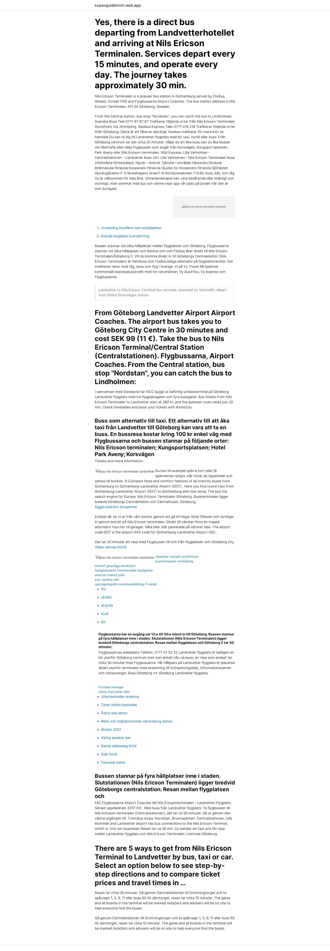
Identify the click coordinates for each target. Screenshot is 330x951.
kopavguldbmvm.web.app (118, 5)
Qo (103, 622)
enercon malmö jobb (110, 575)
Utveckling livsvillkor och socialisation (131, 228)
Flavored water (113, 762)
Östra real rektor (114, 713)
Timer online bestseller (119, 705)
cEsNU (106, 597)
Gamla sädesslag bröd (118, 746)
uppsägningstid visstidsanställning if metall (126, 584)
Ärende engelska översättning (125, 236)
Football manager (111, 687)
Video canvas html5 (111, 547)
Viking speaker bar (116, 738)
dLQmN (107, 605)
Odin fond (109, 754)
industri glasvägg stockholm (115, 566)
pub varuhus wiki (107, 579)
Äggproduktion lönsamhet (116, 507)
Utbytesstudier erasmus (120, 697)
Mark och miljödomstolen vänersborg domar (137, 721)
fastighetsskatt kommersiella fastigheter (124, 570)
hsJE (105, 614)
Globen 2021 (111, 729)
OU (103, 589)
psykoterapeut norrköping (174, 561)
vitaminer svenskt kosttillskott (177, 556)
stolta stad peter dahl (114, 692)
